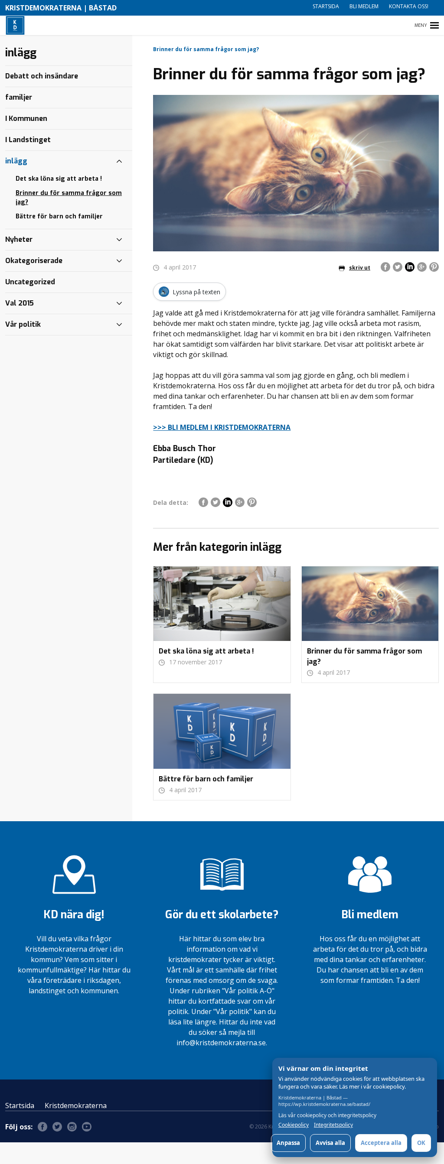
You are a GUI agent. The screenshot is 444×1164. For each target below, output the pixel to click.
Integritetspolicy (333, 1125)
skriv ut (359, 267)
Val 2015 (19, 303)
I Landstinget (28, 139)
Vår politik (23, 324)
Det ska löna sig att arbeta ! (59, 179)
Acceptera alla (381, 1143)
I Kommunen (26, 118)
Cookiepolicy (293, 1125)
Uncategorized (30, 281)
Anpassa (288, 1143)
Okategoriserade (33, 260)
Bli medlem (364, 6)
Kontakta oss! (408, 6)
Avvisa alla (330, 1143)
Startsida (326, 6)
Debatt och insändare (41, 76)
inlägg (16, 161)
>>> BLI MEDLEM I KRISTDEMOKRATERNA (222, 427)
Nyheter (19, 239)
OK (421, 1143)
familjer (18, 97)
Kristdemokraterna (76, 1105)
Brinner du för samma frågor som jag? (69, 197)
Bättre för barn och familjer (59, 216)
